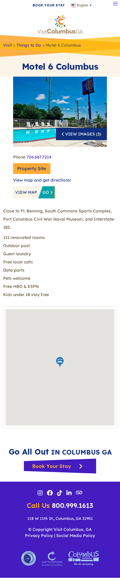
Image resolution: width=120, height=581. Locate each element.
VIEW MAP (32, 192)
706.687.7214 (39, 157)
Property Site (31, 168)
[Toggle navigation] (115, 3)
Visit (7, 45)
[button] (60, 362)
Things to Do (28, 45)
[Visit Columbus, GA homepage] (60, 23)
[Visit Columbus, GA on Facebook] (50, 493)
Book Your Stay (52, 466)
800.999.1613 (60, 505)
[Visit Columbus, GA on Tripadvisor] (79, 493)
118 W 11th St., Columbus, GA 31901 (60, 518)
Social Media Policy (75, 535)
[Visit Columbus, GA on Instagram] (40, 493)
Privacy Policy (39, 535)
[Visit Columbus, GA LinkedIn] (69, 493)
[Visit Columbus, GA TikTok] (59, 493)
